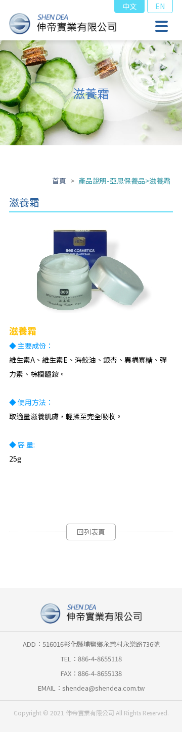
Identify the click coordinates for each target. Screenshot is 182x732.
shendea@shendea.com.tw (103, 688)
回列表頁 (91, 532)
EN (160, 6)
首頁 (59, 181)
